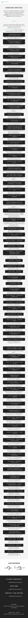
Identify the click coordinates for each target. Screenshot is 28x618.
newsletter (6, 14)
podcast (9, 16)
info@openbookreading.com (13, 28)
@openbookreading (8, 29)
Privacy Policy (21, 614)
